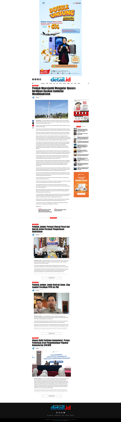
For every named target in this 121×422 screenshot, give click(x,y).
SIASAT (72, 83)
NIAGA (54, 83)
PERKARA (68, 83)
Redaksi (63, 415)
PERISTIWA (64, 83)
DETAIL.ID (37, 97)
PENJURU (60, 83)
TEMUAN (79, 83)
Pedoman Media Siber (57, 415)
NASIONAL (50, 83)
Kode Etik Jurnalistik (50, 415)
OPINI (57, 83)
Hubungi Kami (72, 415)
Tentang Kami (67, 415)
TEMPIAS (75, 83)
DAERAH (47, 83)
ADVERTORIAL (43, 83)
